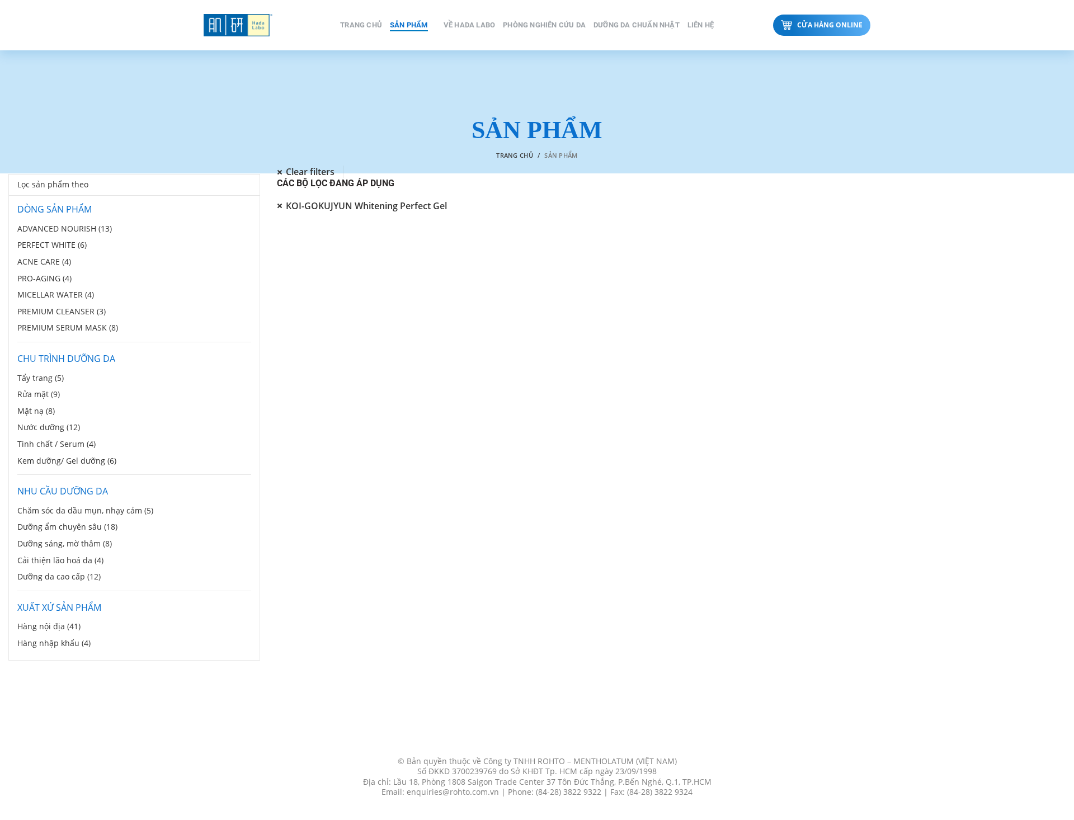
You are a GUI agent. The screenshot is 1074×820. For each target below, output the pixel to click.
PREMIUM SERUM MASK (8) (67, 327)
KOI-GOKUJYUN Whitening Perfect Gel (366, 206)
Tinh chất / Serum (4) (56, 444)
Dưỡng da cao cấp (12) (59, 576)
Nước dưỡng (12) (48, 427)
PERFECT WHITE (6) (52, 244)
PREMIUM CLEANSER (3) (61, 311)
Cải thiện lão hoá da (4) (60, 560)
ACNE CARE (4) (44, 261)
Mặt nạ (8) (36, 411)
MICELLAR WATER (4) (55, 294)
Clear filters (310, 172)
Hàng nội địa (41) (49, 626)
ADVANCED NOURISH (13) (64, 228)
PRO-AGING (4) (44, 278)
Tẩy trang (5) (40, 378)
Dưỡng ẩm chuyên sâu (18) (67, 526)
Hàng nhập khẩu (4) (54, 643)
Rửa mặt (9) (38, 394)
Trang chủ (514, 155)
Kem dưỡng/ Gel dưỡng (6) (66, 460)
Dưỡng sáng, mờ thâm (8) (64, 543)
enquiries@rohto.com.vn (453, 792)
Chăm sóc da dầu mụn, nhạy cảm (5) (85, 510)
